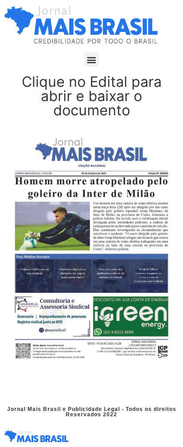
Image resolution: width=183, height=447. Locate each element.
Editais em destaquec (95, 386)
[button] (91, 59)
